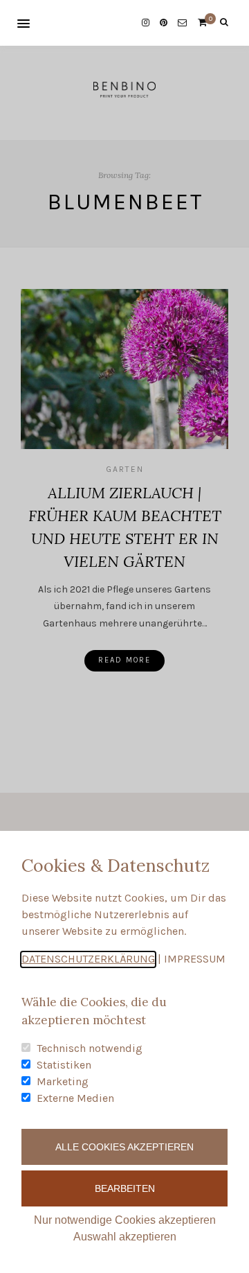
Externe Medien (75, 1098)
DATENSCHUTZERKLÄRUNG (88, 958)
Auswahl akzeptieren (124, 1237)
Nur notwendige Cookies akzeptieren (125, 1220)
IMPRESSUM (194, 958)
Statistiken (64, 1064)
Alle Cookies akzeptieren (124, 1146)
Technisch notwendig (89, 1048)
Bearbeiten (125, 1188)
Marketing (63, 1081)
